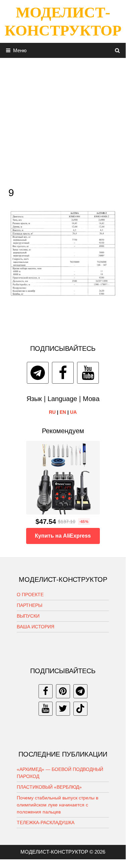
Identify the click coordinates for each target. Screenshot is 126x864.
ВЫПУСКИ (28, 616)
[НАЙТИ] (117, 50)
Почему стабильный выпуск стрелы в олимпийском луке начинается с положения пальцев (57, 804)
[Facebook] (63, 373)
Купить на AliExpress (63, 536)
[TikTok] (80, 709)
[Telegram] (38, 373)
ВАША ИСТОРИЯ (35, 626)
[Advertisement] (63, 120)
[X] (63, 709)
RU (52, 412)
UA (73, 412)
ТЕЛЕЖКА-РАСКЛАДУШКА (45, 822)
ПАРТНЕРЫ (29, 605)
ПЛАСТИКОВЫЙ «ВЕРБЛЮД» (49, 787)
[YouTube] (88, 373)
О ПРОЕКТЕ (30, 594)
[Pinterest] (63, 691)
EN (63, 412)
